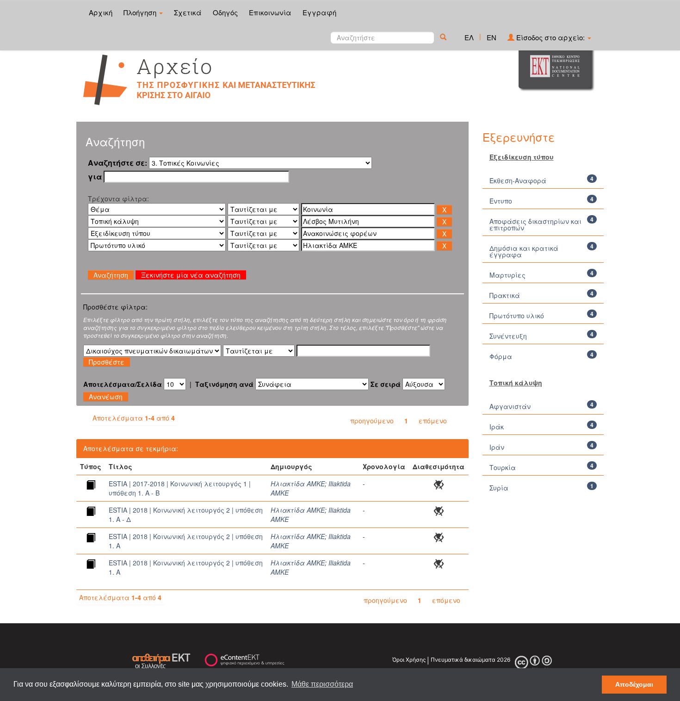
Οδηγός (225, 12)
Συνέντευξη (508, 336)
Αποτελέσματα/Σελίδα (122, 384)
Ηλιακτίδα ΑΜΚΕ (298, 483)
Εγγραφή (319, 12)
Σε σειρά (386, 384)
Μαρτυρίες (507, 274)
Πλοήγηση (141, 12)
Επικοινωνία (270, 12)
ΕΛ (469, 37)
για (95, 177)
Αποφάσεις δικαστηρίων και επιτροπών (535, 224)
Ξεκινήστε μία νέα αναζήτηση (191, 274)
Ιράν (496, 447)
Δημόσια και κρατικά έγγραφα (523, 251)
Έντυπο (500, 200)
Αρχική (100, 12)
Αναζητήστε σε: (117, 163)
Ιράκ (496, 426)
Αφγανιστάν (510, 406)
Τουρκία (502, 467)
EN (491, 37)
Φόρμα (500, 356)
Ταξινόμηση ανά (224, 384)
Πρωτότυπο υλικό (516, 315)
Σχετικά (188, 12)
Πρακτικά (504, 295)
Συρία (498, 487)
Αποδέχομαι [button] (634, 684)
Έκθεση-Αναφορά (517, 180)
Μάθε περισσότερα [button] (322, 684)
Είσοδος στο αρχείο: (550, 37)
